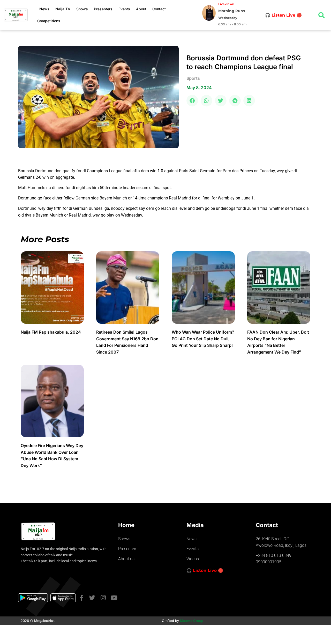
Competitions (48, 21)
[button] (192, 100)
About (141, 9)
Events (124, 9)
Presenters (103, 9)
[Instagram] (103, 598)
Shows (82, 9)
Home (126, 525)
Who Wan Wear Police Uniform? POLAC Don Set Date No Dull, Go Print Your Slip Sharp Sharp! (203, 338)
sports (193, 78)
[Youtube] (114, 598)
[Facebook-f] (81, 598)
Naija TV (62, 9)
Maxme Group (191, 621)
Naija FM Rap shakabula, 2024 (51, 332)
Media (195, 525)
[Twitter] (92, 598)
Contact (159, 9)
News (44, 9)
